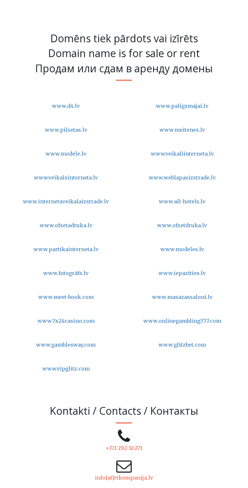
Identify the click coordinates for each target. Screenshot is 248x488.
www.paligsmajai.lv (182, 106)
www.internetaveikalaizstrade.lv (66, 201)
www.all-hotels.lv (182, 201)
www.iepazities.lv (182, 273)
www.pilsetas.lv (66, 130)
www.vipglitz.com (66, 368)
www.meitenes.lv (182, 130)
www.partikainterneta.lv (66, 249)
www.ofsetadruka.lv (66, 225)
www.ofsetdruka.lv (182, 225)
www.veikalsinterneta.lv (66, 177)
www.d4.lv (66, 106)
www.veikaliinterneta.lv (182, 153)
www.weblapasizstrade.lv (182, 177)
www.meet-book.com (66, 297)
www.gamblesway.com (66, 344)
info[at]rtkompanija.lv (124, 477)
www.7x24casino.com (66, 321)
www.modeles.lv (182, 249)
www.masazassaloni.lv (182, 297)
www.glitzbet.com (182, 344)
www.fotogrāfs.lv (65, 273)
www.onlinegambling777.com (182, 321)
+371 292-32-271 (124, 448)
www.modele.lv (66, 153)
